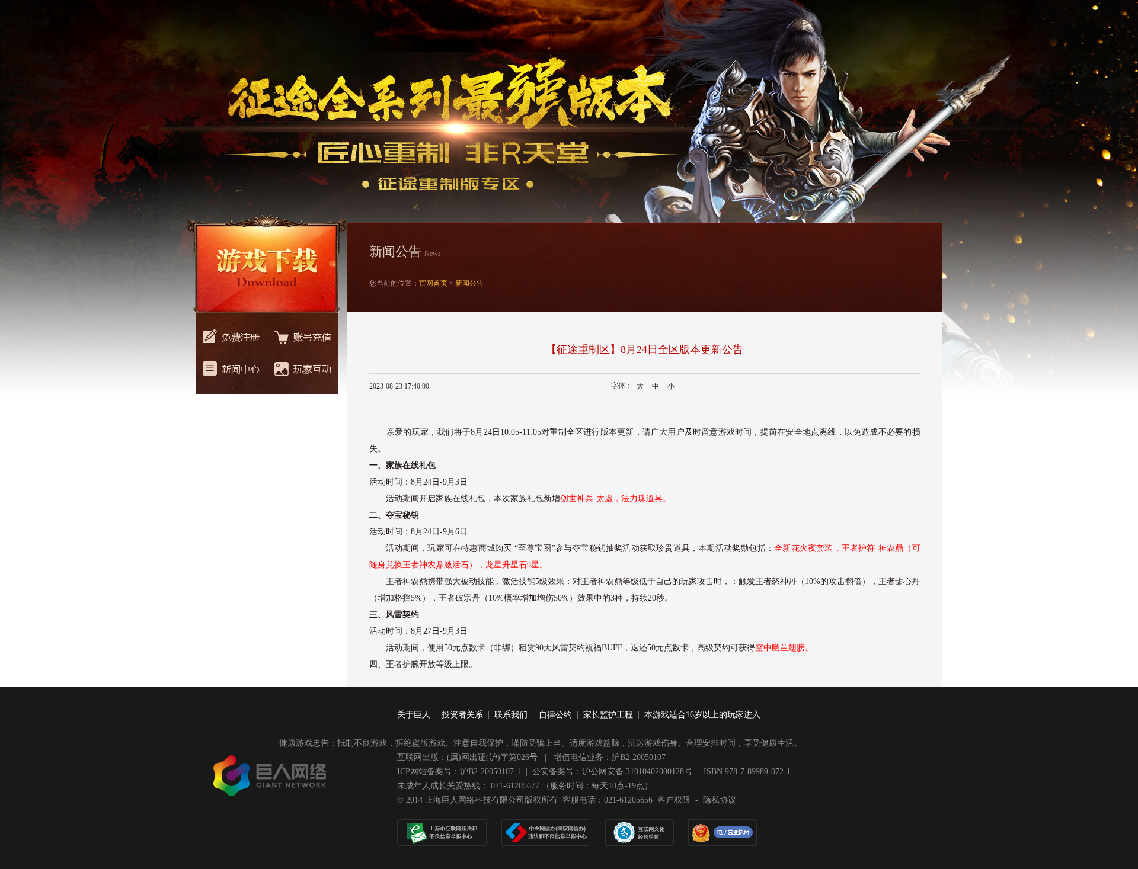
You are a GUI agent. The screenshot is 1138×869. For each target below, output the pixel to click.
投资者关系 (462, 714)
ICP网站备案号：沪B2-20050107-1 (459, 771)
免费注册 (231, 333)
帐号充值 (302, 333)
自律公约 (555, 714)
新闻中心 (231, 374)
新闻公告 (469, 283)
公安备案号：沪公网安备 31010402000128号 (612, 771)
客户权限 (674, 800)
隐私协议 (719, 800)
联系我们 (511, 714)
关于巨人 (413, 714)
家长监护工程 (608, 714)
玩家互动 (302, 374)
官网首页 (433, 283)
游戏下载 (265, 266)
